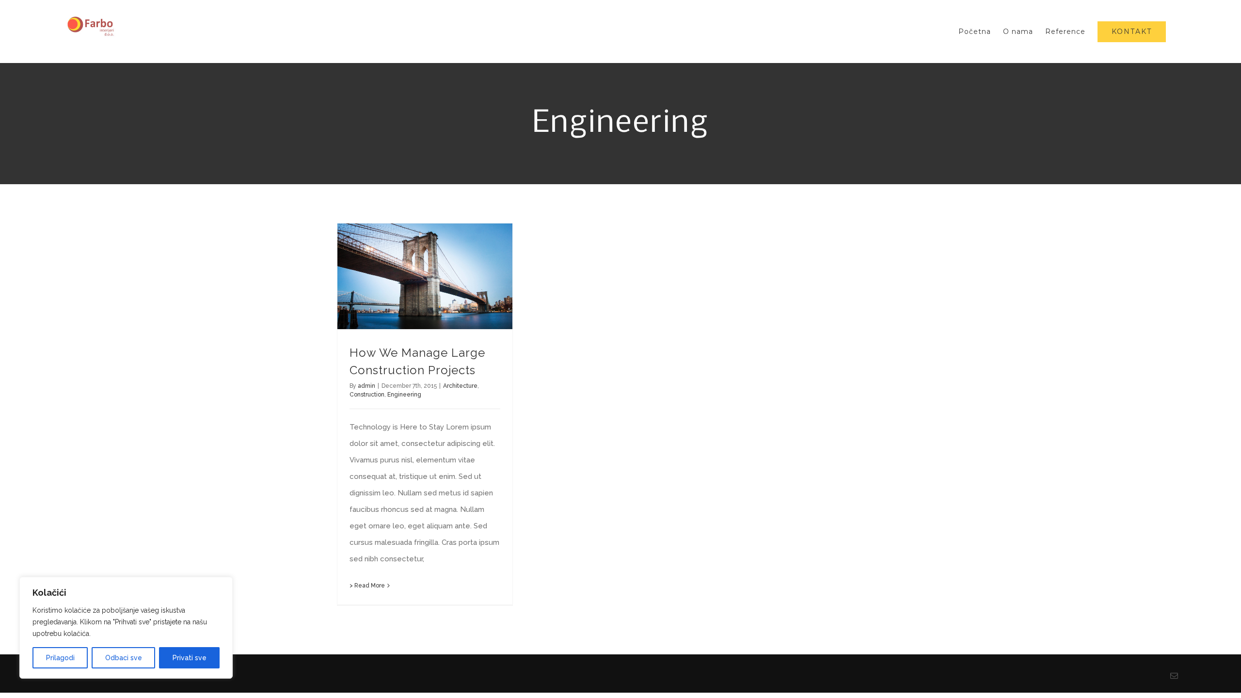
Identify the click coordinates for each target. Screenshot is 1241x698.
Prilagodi (60, 658)
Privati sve (190, 658)
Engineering (404, 394)
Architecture (460, 385)
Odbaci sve (123, 658)
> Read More (367, 585)
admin (366, 385)
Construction (367, 394)
